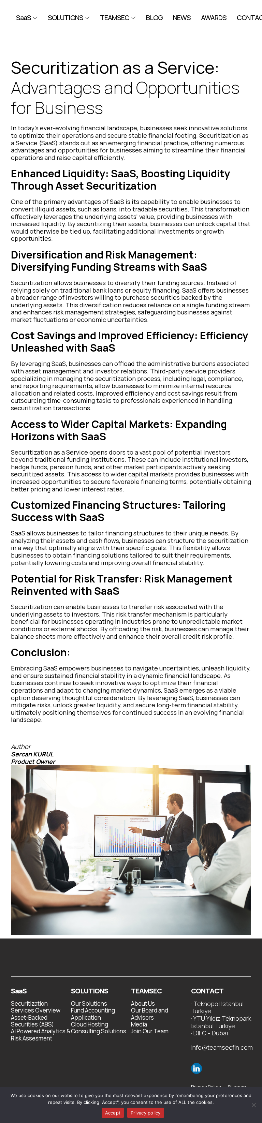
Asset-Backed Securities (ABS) (32, 1021)
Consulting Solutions (98, 1031)
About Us (143, 1003)
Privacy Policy (206, 1086)
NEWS (182, 18)
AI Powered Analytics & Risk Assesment (40, 1035)
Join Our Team (150, 1031)
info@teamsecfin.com (222, 1047)
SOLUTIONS (65, 18)
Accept (113, 1112)
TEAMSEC (114, 18)
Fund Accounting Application (93, 1014)
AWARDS (214, 18)
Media (139, 1024)
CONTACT (207, 991)
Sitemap (237, 1086)
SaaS (23, 18)
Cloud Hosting (89, 1024)
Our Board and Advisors (149, 1014)
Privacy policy (146, 1112)
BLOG (154, 18)
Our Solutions (89, 1003)
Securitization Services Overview (35, 1007)
